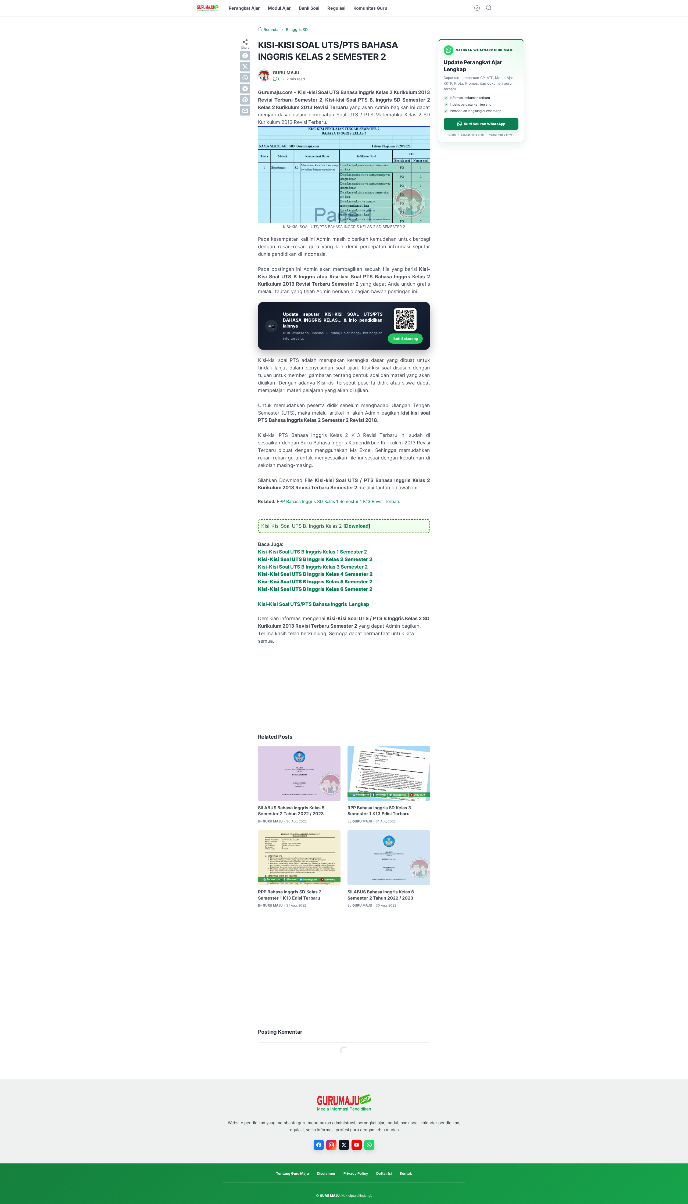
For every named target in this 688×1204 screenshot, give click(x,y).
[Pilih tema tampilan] (477, 8)
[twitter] (245, 66)
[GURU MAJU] (207, 8)
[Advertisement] (344, 689)
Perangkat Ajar (244, 8)
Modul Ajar (279, 8)
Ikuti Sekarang (405, 338)
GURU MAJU (330, 1196)
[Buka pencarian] (489, 8)
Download (356, 526)
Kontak (406, 1173)
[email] (245, 111)
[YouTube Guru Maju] (357, 1145)
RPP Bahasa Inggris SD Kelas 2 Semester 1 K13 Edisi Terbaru (289, 894)
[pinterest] (245, 100)
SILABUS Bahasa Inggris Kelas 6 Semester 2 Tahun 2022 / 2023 (380, 894)
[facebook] (245, 55)
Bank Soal (309, 8)
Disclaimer (326, 1173)
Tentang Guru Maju (292, 1173)
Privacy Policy (355, 1173)
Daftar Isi (384, 1173)
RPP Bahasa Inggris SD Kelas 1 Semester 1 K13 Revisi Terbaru (338, 501)
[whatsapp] (245, 77)
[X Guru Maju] (344, 1145)
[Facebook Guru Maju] (319, 1145)
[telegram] (245, 89)
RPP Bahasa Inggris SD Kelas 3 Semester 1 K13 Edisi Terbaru (379, 810)
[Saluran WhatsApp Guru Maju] (369, 1145)
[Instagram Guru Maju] (331, 1145)
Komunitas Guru (370, 8)
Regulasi (336, 8)
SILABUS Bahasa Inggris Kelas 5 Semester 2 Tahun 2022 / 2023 (291, 810)
